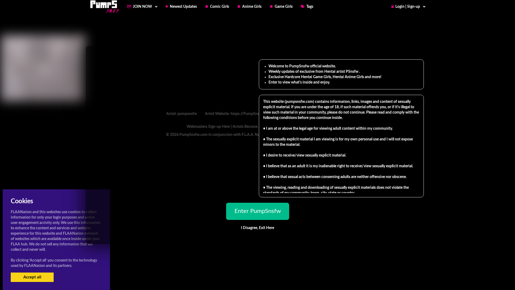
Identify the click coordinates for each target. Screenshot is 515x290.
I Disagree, (257, 228)
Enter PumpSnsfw (257, 211)
